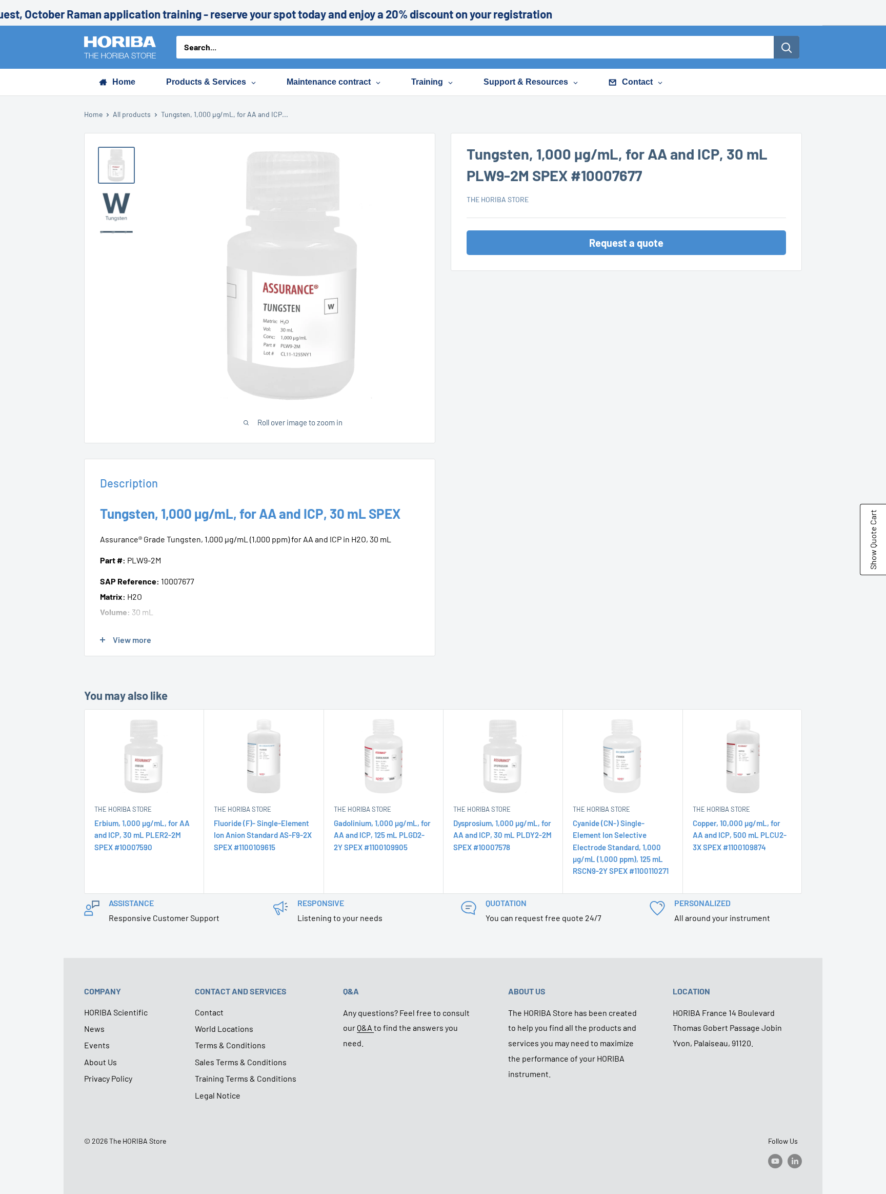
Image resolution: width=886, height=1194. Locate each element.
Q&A (365, 1027)
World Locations (224, 1028)
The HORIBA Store (498, 199)
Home (93, 114)
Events (97, 1045)
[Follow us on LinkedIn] (795, 1160)
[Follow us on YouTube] (775, 1160)
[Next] (802, 801)
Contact (209, 1012)
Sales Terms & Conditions (241, 1062)
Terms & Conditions (230, 1045)
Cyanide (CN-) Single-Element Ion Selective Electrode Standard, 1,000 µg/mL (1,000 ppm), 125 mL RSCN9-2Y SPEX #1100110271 (621, 846)
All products (132, 114)
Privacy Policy (108, 1078)
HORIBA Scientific (116, 1012)
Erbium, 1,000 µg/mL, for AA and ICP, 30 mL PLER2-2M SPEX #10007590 (142, 835)
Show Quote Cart (873, 540)
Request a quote (626, 243)
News (94, 1028)
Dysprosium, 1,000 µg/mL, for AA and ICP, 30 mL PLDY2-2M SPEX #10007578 (502, 835)
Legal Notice (217, 1095)
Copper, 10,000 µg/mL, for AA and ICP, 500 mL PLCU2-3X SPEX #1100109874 (740, 835)
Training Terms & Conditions (245, 1078)
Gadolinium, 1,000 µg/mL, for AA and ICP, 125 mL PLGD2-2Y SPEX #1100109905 (382, 835)
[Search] (786, 47)
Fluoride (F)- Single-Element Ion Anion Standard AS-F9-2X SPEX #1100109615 (263, 835)
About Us (100, 1062)
